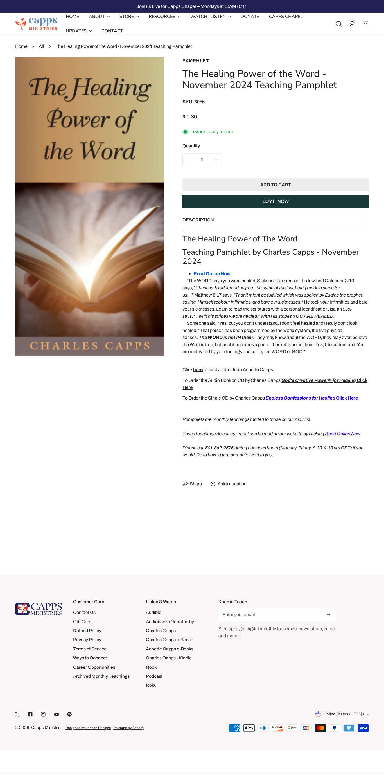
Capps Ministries (47, 727)
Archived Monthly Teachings (101, 676)
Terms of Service (90, 649)
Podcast (154, 676)
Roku (151, 685)
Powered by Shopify (128, 728)
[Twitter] (17, 714)
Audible (153, 612)
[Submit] (329, 614)
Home (21, 46)
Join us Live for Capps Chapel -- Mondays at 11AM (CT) (192, 6)
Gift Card (82, 621)
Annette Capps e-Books (169, 649)
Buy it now (276, 201)
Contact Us (84, 612)
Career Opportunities (94, 667)
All (41, 46)
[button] (365, 24)
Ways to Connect (90, 658)
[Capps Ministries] (36, 24)
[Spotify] (69, 714)
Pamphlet (195, 60)
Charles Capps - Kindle (169, 658)
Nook (151, 667)
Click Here (312, 398)
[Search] (338, 24)
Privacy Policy (87, 639)
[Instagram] (43, 714)
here (198, 369)
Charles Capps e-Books (169, 639)
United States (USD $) (343, 714)
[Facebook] (30, 714)
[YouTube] (56, 714)
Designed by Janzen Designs (88, 728)
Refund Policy (87, 630)
